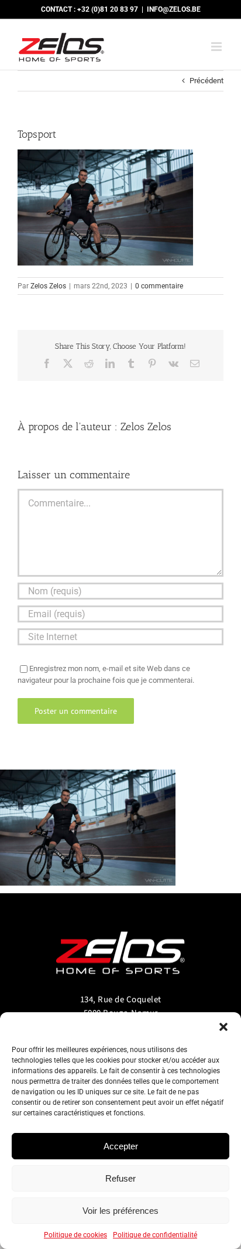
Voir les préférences (120, 1211)
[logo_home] (120, 926)
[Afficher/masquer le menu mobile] (217, 46)
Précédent (206, 80)
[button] (223, 1027)
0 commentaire (159, 286)
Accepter (121, 1146)
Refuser (120, 1178)
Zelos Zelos (48, 286)
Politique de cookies (75, 1235)
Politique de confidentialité (155, 1235)
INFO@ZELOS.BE (174, 9)
